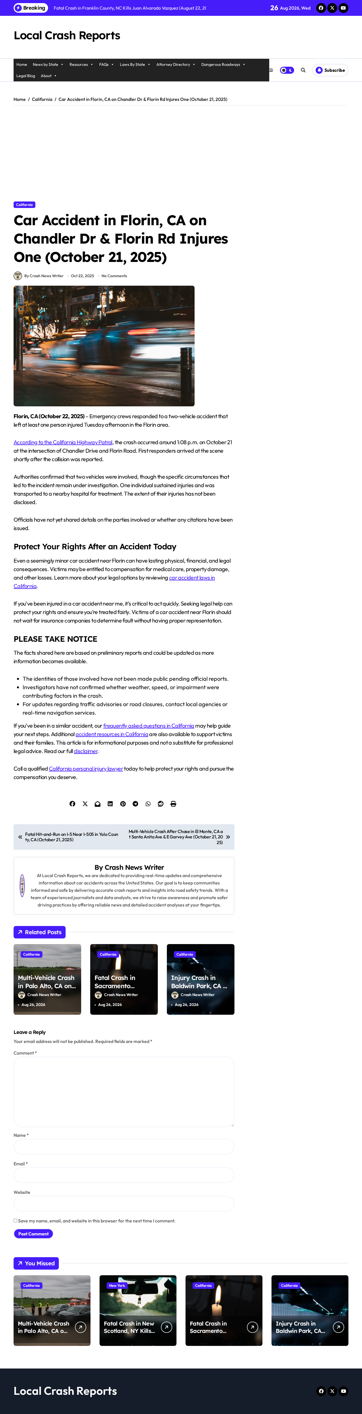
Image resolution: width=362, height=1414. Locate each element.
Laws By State (132, 64)
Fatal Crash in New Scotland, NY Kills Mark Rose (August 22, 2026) (129, 1334)
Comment (25, 1053)
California (24, 204)
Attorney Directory (173, 64)
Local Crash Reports (67, 35)
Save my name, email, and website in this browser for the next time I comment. (97, 1221)
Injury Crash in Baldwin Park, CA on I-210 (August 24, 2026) (200, 990)
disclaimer (85, 750)
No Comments (114, 275)
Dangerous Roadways (220, 64)
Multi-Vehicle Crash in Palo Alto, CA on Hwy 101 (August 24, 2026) (46, 990)
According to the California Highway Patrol (63, 442)
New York (117, 1285)
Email (21, 1163)
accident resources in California (112, 734)
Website (22, 1192)
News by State (45, 64)
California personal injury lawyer (86, 768)
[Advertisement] (181, 153)
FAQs (104, 64)
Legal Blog (25, 75)
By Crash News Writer (44, 275)
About (46, 75)
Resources (79, 64)
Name (21, 1135)
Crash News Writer (134, 867)
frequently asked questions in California (148, 725)
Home (21, 64)
